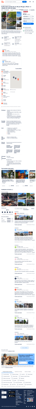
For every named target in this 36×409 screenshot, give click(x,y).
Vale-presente (25, 400)
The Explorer (25, 403)
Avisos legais (17, 393)
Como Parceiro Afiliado (30, 395)
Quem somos (25, 392)
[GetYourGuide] (2, 2)
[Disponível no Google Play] (12, 392)
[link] (8, 178)
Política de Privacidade (19, 394)
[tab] (7, 372)
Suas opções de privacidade (18, 397)
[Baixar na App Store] (12, 396)
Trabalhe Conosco (25, 395)
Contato (17, 391)
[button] (5, 9)
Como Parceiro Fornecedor (30, 391)
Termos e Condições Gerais (18, 399)
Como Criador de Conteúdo (29, 394)
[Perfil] (33, 1)
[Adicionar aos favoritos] (13, 171)
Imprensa (25, 398)
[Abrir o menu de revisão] (34, 213)
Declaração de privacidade (9, 367)
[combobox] (13, 2)
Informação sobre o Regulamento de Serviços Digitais (19, 402)
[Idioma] (30, 1)
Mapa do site (17, 404)
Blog (24, 396)
